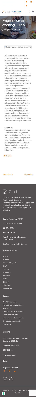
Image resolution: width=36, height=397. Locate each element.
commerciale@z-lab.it (11, 345)
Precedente (8, 175)
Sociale (8, 156)
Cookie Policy (8, 380)
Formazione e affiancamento (13, 318)
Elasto (5, 256)
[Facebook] (26, 2)
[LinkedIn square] (31, 2)
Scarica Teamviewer (7, 6)
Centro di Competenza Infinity (13, 311)
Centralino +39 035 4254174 (8, 2)
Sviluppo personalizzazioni (12, 321)
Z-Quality (6, 276)
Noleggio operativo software (13, 305)
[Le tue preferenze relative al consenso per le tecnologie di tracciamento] (3, 393)
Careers (5, 361)
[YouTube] (26, 6)
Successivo (28, 174)
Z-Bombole (7, 285)
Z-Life (18, 29)
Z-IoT (5, 266)
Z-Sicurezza (7, 272)
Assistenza (7, 308)
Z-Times (6, 260)
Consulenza (7, 324)
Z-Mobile (6, 269)
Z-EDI (5, 279)
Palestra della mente (10, 315)
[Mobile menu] (33, 11)
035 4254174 (7, 350)
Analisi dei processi (9, 302)
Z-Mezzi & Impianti (9, 263)
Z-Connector (7, 288)
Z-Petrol (6, 282)
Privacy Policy (8, 377)
